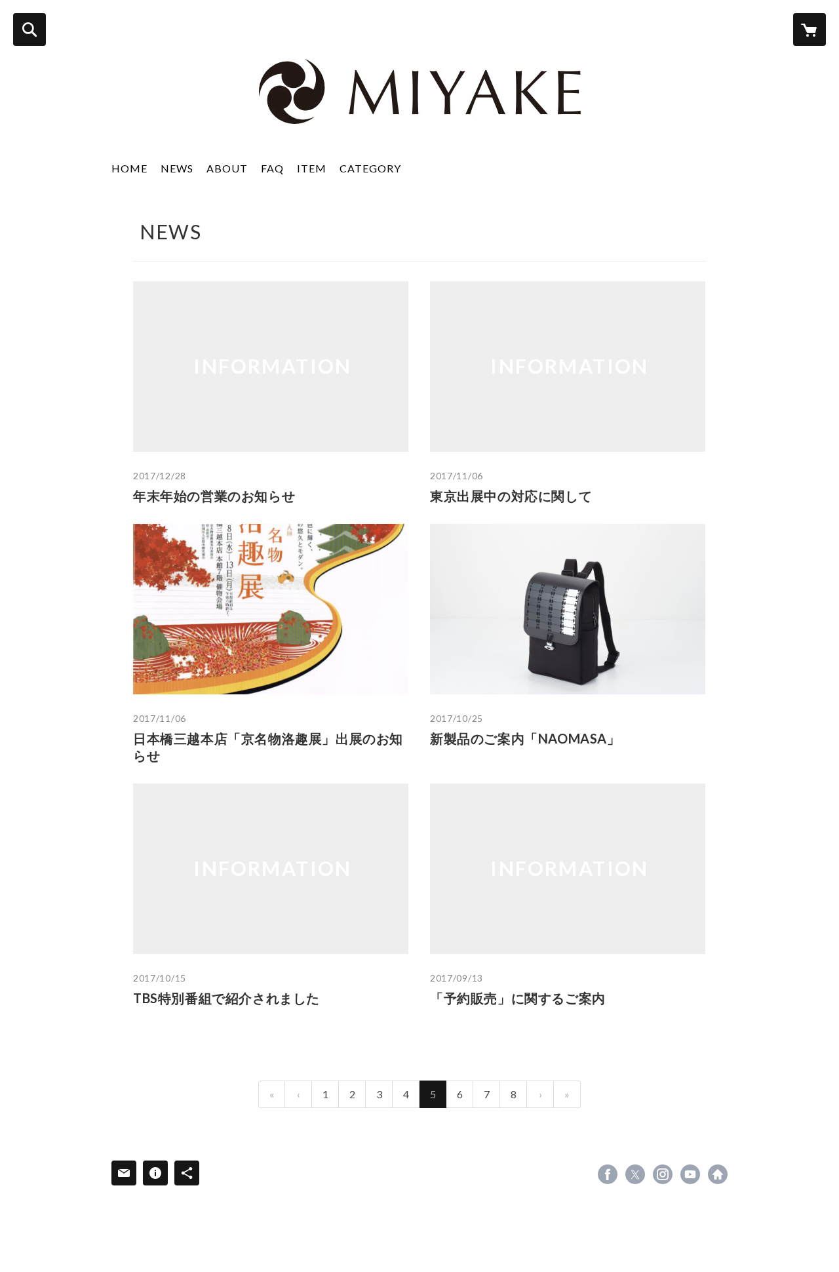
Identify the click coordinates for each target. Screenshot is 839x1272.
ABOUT (227, 168)
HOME (129, 168)
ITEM (311, 168)
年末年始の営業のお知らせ (214, 496)
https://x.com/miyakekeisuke (635, 1174)
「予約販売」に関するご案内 (518, 998)
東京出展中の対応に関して (511, 496)
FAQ (272, 168)
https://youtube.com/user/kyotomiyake (690, 1174)
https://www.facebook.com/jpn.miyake (607, 1174)
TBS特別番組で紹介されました (226, 998)
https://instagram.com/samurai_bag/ (663, 1174)
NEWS (177, 168)
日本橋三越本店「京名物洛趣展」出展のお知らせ (268, 746)
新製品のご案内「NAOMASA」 (525, 738)
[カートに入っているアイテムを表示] (809, 29)
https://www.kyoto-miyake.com (718, 1174)
